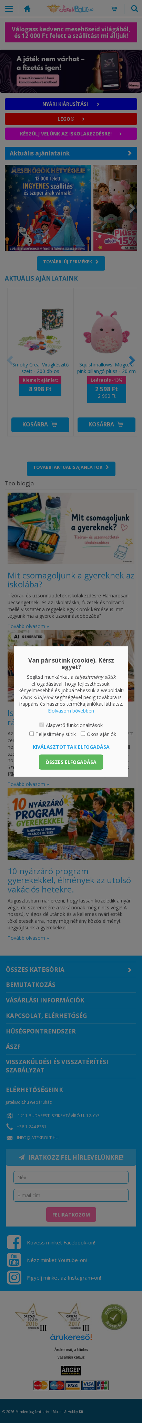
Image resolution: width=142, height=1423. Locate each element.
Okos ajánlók (101, 734)
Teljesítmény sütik (56, 734)
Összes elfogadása (71, 761)
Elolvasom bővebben (71, 710)
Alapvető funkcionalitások (74, 724)
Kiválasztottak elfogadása (71, 746)
